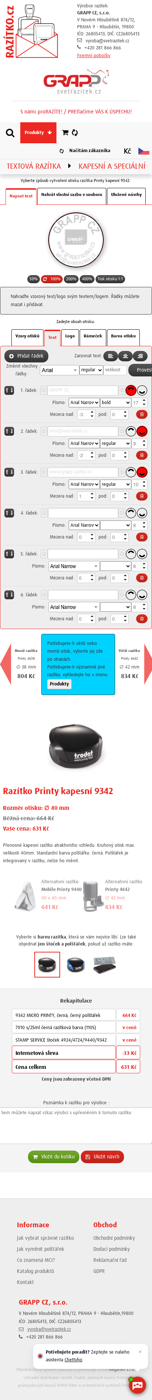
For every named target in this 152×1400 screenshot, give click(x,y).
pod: (103, 414)
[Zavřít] (140, 1352)
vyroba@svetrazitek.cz (107, 41)
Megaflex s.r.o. (121, 1370)
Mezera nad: (62, 414)
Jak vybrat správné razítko (45, 1238)
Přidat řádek (30, 356)
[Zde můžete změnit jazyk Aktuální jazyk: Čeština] (144, 151)
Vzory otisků (27, 336)
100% (56, 279)
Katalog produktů (35, 1271)
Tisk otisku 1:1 (110, 279)
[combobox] (59, 370)
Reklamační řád (110, 1260)
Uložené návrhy (126, 195)
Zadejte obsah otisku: (75, 322)
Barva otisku (123, 336)
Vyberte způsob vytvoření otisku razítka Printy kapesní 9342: (76, 181)
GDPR (99, 1271)
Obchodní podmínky (114, 1238)
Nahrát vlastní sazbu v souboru (71, 195)
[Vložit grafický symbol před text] (43, 390)
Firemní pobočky (93, 55)
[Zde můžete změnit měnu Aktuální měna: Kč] (128, 151)
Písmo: (59, 402)
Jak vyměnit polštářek (40, 1249)
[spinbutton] (139, 402)
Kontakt (25, 1282)
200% (71, 279)
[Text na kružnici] (131, 390)
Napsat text (21, 196)
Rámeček (93, 336)
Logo (70, 336)
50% (34, 279)
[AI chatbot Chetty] (137, 1385)
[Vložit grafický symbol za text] (121, 390)
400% (87, 279)
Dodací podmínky (111, 1249)
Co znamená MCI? (36, 1260)
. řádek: (29, 390)
